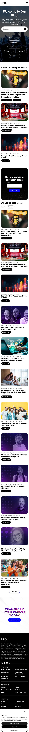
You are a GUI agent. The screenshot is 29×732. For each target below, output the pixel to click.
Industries (5, 685)
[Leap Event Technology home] (4, 3)
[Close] (24, 711)
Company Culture (6, 332)
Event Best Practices (7, 100)
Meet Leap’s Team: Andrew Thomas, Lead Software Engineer (14, 456)
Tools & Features (6, 587)
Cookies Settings (14, 730)
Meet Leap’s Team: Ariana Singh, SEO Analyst (12, 487)
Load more (14, 591)
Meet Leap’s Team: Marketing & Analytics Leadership (12, 328)
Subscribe (14, 190)
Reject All (14, 726)
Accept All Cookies (14, 723)
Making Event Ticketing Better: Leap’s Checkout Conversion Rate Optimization (13, 392)
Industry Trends (17, 100)
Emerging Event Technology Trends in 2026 (14, 157)
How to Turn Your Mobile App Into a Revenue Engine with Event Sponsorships (14, 94)
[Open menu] (27, 3)
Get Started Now (14, 620)
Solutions (5, 667)
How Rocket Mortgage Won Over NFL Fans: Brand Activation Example (14, 126)
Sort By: (3, 207)
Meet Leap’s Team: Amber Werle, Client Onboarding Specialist (13, 550)
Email (8, 182)
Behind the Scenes (6, 553)
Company (4, 699)
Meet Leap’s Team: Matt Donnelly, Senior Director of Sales (13, 518)
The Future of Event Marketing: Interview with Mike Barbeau (12, 360)
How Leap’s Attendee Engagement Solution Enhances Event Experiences (13, 582)
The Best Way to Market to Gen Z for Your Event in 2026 (14, 424)
